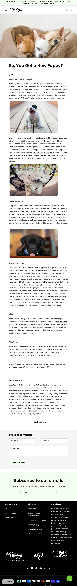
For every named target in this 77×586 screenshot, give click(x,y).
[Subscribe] (54, 492)
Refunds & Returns (12, 513)
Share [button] (13, 75)
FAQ (6, 509)
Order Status (10, 518)
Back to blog (40, 422)
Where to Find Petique (37, 534)
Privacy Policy (33, 525)
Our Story (32, 509)
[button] (6, 10)
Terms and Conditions (37, 520)
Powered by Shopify (45, 585)
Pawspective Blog (35, 529)
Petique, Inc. (35, 585)
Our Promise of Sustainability (34, 514)
